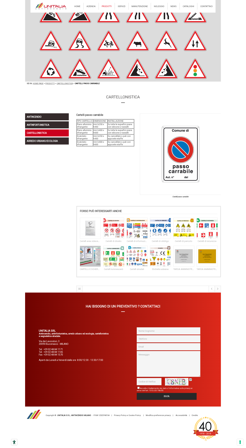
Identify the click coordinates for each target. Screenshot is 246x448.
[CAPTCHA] (176, 382)
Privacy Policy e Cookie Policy (127, 415)
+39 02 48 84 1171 (53, 349)
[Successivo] (218, 291)
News (174, 6)
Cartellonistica (65, 83)
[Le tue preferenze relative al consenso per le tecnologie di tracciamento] (240, 442)
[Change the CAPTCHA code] (191, 379)
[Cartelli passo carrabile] (180, 154)
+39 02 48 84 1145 (53, 352)
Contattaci (206, 6)
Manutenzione (140, 6)
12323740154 (103, 415)
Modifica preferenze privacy (158, 415)
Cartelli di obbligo (160, 241)
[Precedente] (212, 291)
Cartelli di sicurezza (207, 241)
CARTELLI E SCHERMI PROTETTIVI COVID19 (100, 269)
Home (77, 6)
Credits (195, 415)
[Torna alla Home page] (50, 6)
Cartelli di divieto (113, 241)
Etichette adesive (160, 269)
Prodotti (107, 6)
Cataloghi (188, 6)
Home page (38, 83)
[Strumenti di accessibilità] (14, 442)
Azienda (91, 6)
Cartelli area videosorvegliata (94, 241)
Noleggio (159, 6)
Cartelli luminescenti (113, 269)
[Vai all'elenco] (79, 291)
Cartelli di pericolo (183, 241)
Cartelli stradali (137, 269)
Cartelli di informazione (138, 241)
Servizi (121, 6)
